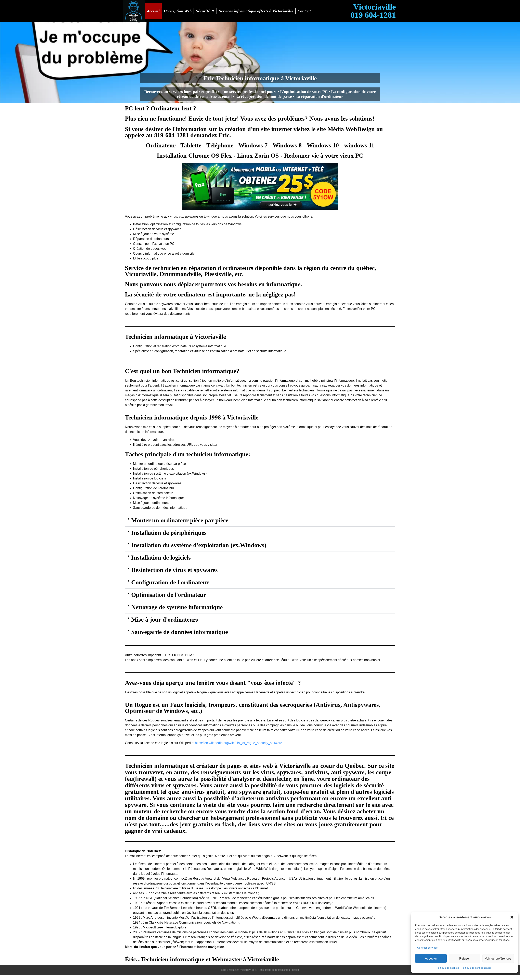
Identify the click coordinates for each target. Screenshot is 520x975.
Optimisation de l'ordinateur (168, 594)
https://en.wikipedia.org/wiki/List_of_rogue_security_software (238, 743)
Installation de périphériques (169, 532)
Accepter (431, 958)
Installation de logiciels (161, 557)
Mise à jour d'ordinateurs (164, 619)
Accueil (153, 11)
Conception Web (178, 11)
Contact (304, 11)
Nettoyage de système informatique (177, 607)
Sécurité (203, 11)
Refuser (464, 958)
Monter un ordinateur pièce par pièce (179, 520)
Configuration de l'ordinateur (170, 582)
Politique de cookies (447, 967)
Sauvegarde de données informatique (179, 632)
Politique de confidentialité (476, 967)
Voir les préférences (498, 958)
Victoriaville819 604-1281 (373, 11)
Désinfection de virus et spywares (174, 569)
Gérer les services (427, 947)
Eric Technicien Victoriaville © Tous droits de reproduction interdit (260, 969)
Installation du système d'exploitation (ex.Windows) (198, 545)
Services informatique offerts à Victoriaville (256, 11)
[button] (512, 917)
